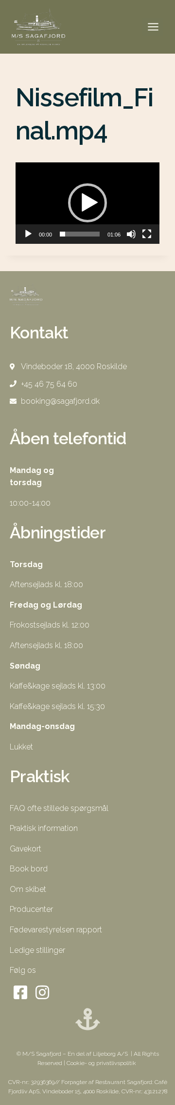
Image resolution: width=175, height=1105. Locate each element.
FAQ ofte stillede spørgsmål (59, 808)
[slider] (80, 234)
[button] (87, 202)
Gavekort (25, 848)
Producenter (31, 909)
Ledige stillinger (37, 950)
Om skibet (28, 889)
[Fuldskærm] (147, 234)
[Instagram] (42, 993)
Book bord (29, 868)
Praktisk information (44, 828)
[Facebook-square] (21, 993)
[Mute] (131, 234)
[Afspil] (28, 234)
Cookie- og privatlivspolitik (102, 1063)
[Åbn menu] (152, 27)
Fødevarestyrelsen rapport (56, 929)
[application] (87, 203)
